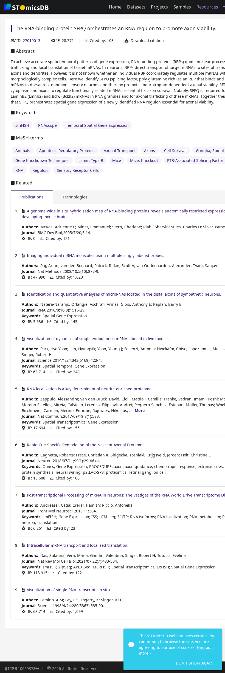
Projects (159, 7)
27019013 (31, 40)
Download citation (147, 40)
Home (115, 7)
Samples (182, 7)
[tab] (32, 197)
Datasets (136, 7)
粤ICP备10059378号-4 (23, 668)
